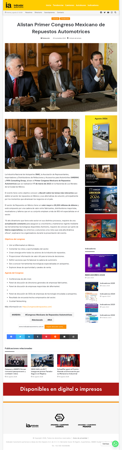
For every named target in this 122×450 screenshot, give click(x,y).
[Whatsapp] (115, 444)
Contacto (60, 12)
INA (50, 320)
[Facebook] (11, 336)
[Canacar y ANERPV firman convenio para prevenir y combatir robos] (16, 360)
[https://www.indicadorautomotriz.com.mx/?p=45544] (101, 157)
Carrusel (55, 18)
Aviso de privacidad (80, 438)
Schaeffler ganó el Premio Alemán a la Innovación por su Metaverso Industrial (68, 371)
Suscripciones (49, 12)
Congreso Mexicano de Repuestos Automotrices (49, 315)
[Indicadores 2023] (91, 307)
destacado (38, 320)
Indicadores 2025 (107, 283)
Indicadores (93, 5)
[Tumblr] (38, 336)
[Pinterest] (46, 336)
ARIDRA (16, 315)
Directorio (38, 12)
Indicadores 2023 (107, 304)
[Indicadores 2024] (91, 297)
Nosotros (28, 12)
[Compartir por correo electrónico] (64, 336)
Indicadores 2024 (107, 294)
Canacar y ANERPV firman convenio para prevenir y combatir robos (15, 371)
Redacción (46, 38)
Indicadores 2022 (107, 315)
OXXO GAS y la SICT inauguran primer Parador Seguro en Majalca (42, 371)
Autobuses (81, 5)
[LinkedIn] (29, 336)
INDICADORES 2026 (95, 275)
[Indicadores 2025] (91, 286)
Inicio (48, 5)
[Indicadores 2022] (91, 318)
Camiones (69, 5)
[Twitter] (20, 336)
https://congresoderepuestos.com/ (37, 307)
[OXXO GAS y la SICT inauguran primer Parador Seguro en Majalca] (42, 360)
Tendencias (58, 5)
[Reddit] (55, 336)
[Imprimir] (73, 336)
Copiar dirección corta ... (55, 327)
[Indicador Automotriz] (14, 5)
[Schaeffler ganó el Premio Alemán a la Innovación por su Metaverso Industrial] (68, 360)
